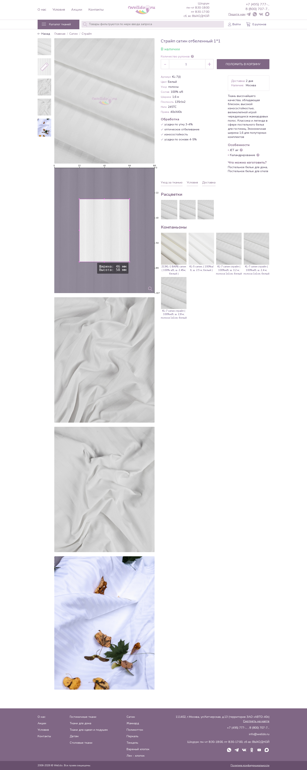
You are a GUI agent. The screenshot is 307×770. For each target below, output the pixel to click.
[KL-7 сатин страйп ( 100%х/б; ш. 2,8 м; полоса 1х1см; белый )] (187, 210)
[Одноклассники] (251, 750)
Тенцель (132, 743)
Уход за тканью (172, 182)
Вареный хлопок (138, 749)
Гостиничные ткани (83, 717)
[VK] (261, 14)
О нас (42, 10)
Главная (60, 34)
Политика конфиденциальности (250, 765)
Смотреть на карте (256, 721)
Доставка (209, 182)
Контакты (96, 10)
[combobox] (152, 24)
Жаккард (133, 723)
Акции (76, 10)
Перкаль (132, 736)
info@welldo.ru (259, 734)
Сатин (73, 34)
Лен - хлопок (136, 756)
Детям (74, 736)
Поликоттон (135, 730)
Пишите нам (236, 14)
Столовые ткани (81, 743)
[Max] (267, 14)
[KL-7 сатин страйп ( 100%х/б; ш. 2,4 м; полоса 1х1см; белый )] (169, 210)
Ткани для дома (80, 723)
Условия (58, 10)
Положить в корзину (243, 64)
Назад (45, 34)
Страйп (87, 34)
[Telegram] (248, 14)
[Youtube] (259, 750)
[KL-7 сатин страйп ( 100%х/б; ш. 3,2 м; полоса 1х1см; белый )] (205, 210)
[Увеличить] (150, 289)
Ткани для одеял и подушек (89, 730)
